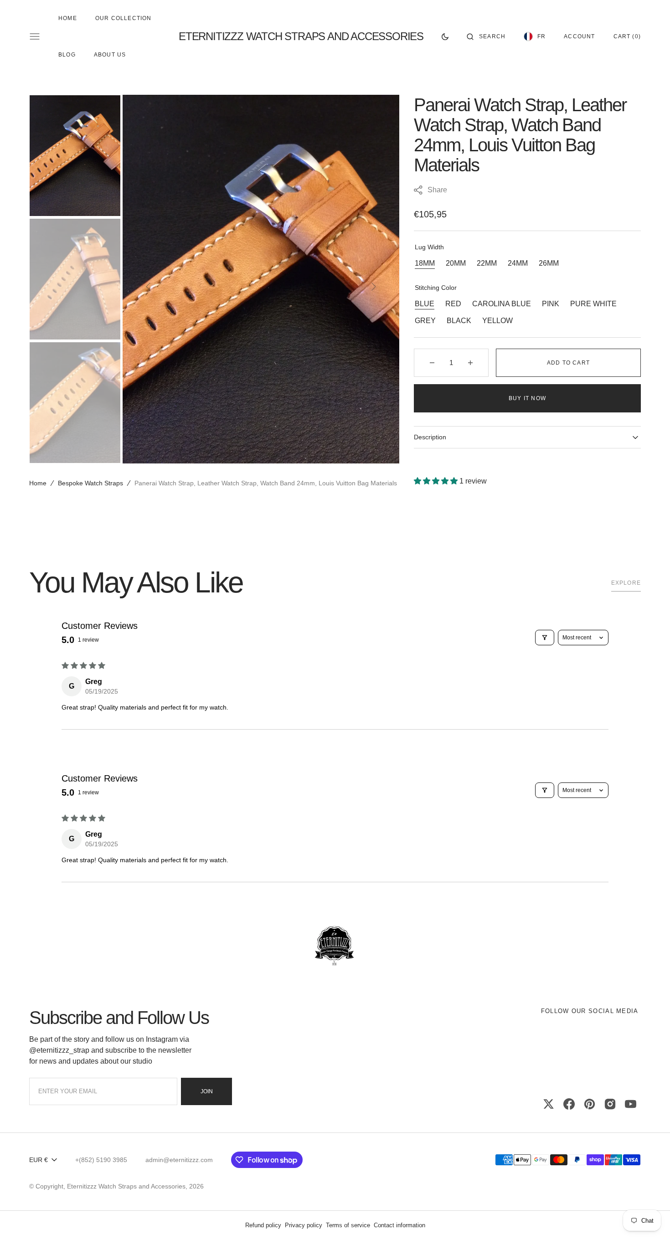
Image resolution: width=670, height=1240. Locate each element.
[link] (335, 946)
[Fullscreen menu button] (34, 36)
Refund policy (263, 1225)
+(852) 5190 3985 (101, 1159)
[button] (486, 36)
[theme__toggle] (445, 36)
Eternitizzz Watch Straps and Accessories (126, 1186)
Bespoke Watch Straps (90, 483)
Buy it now (527, 398)
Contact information (399, 1225)
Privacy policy (303, 1225)
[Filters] (544, 637)
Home (37, 483)
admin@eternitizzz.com (179, 1159)
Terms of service (348, 1225)
